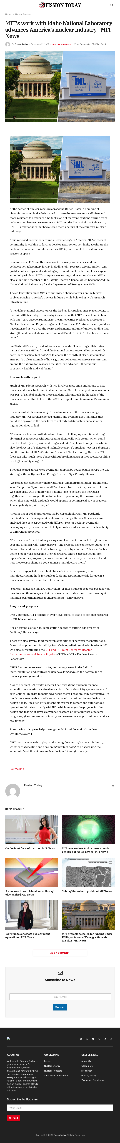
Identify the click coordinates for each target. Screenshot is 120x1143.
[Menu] (9, 5)
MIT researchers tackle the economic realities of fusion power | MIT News (85, 850)
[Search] (111, 5)
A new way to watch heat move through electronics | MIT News (30, 893)
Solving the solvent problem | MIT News (87, 891)
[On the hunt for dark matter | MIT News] (31, 829)
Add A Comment (60, 953)
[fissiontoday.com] (60, 5)
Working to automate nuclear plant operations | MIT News (27, 935)
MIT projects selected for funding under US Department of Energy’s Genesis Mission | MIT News (87, 937)
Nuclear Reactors (61, 44)
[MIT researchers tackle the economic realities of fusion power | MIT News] (88, 829)
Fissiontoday (60, 1135)
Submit (60, 1007)
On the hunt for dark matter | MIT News (30, 848)
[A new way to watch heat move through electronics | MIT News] (31, 872)
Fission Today (21, 44)
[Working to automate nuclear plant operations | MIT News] (31, 915)
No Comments (83, 44)
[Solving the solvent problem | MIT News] (88, 872)
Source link (17, 769)
